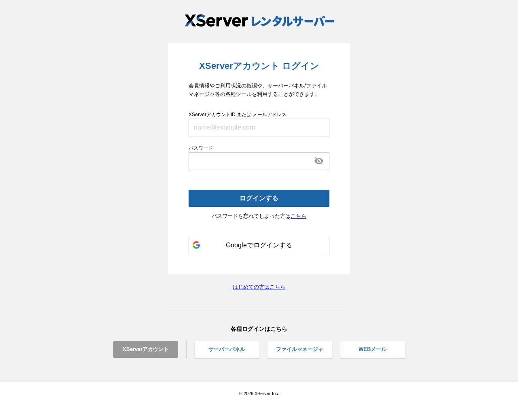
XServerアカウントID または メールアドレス (238, 114)
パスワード (201, 148)
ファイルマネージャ (299, 349)
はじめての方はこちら (259, 287)
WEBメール (372, 349)
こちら (298, 216)
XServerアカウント (146, 349)
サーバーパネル (226, 349)
